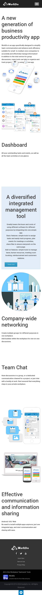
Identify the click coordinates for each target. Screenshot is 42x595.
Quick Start (21, 558)
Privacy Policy (21, 565)
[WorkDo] (11, 4)
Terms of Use (21, 561)
